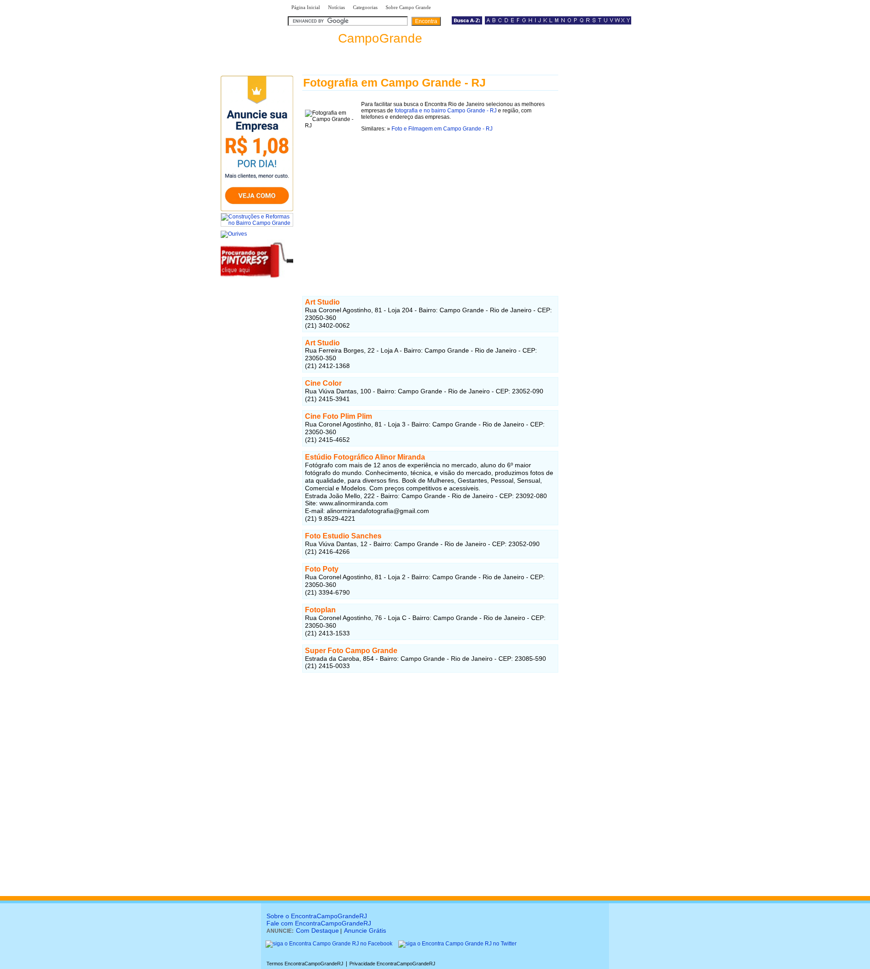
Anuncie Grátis (365, 930)
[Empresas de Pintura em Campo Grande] (257, 276)
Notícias (336, 7)
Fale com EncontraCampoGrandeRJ (318, 923)
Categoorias (365, 7)
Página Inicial (305, 7)
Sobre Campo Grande (408, 7)
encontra (355, 38)
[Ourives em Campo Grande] (234, 234)
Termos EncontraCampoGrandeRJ (304, 963)
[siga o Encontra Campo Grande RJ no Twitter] (457, 943)
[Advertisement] (430, 203)
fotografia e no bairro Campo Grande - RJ (446, 110)
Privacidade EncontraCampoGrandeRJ (392, 963)
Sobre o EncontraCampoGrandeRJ (316, 916)
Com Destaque (317, 930)
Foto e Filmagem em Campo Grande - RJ (442, 129)
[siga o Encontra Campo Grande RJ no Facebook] (329, 943)
